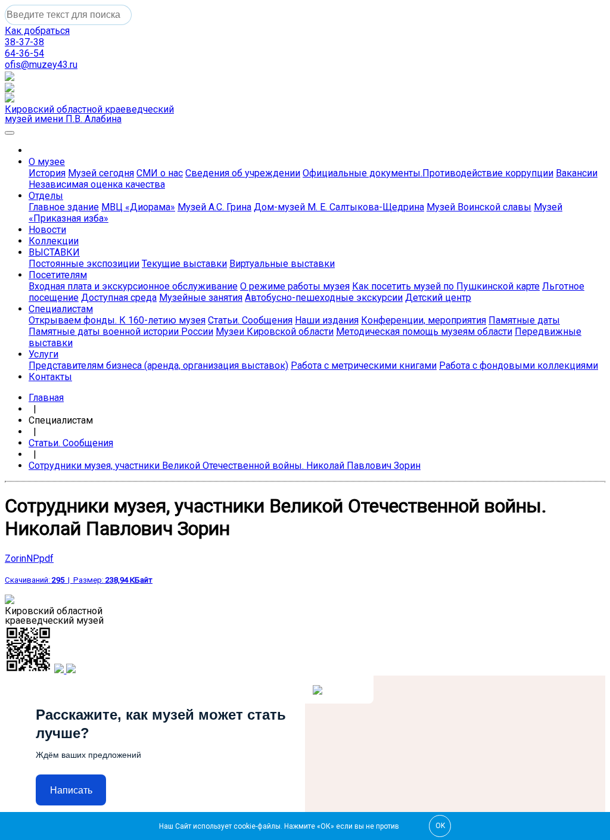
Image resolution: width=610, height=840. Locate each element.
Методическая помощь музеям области (424, 331)
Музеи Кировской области (275, 331)
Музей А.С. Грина (214, 207)
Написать (71, 790)
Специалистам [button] (61, 309)
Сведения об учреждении (242, 173)
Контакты (50, 376)
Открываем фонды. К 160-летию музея (117, 320)
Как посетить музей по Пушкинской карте (446, 286)
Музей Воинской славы (479, 207)
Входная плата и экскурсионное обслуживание (133, 286)
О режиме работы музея (295, 286)
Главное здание (64, 207)
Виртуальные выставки (282, 263)
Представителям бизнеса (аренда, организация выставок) (158, 365)
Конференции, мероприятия (423, 320)
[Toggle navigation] (9, 133)
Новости (47, 229)
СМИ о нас (159, 173)
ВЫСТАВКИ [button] (54, 252)
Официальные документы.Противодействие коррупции (428, 173)
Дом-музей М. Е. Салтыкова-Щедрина (339, 207)
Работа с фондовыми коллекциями (518, 365)
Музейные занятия (200, 297)
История (47, 173)
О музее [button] (47, 161)
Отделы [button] (46, 195)
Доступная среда (119, 297)
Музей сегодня (101, 173)
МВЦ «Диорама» (138, 207)
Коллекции (54, 241)
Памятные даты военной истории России (121, 331)
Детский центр (438, 297)
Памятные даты (524, 320)
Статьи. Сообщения (250, 320)
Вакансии (576, 173)
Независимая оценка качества (97, 184)
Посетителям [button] (58, 275)
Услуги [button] (43, 354)
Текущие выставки (184, 263)
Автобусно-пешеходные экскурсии (324, 297)
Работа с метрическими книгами (364, 365)
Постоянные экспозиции (84, 263)
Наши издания (327, 320)
